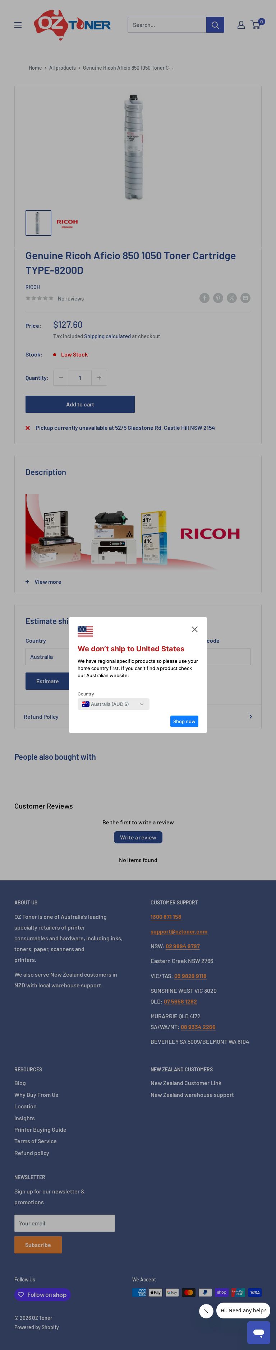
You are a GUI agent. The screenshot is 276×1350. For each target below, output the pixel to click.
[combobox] (105, 704)
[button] (194, 631)
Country (86, 694)
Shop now (184, 721)
